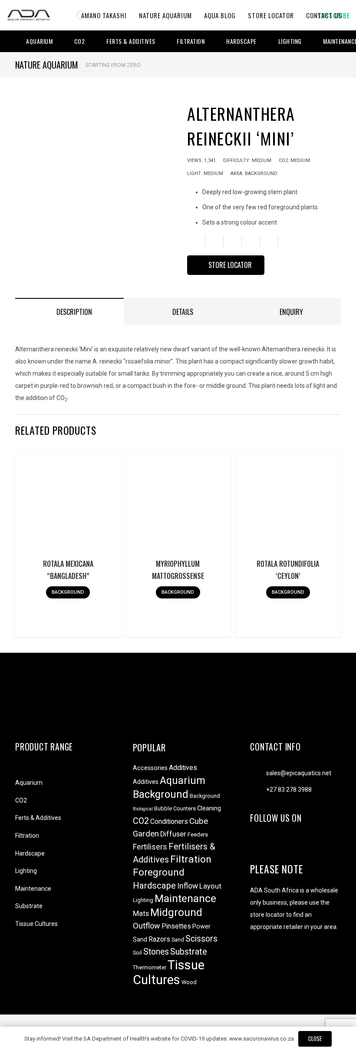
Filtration (27, 835)
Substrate (29, 905)
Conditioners (169, 821)
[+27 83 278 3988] (258, 789)
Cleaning (209, 808)
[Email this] (196, 241)
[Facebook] (257, 844)
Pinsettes (176, 926)
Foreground (159, 872)
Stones (156, 952)
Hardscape (30, 853)
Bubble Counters (175, 808)
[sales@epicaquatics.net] (258, 773)
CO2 (21, 800)
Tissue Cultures (36, 923)
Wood (189, 982)
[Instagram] (274, 844)
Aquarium (29, 782)
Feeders (198, 834)
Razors (159, 939)
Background (160, 794)
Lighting (26, 870)
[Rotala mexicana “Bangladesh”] (67, 504)
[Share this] (214, 241)
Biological (143, 809)
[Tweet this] (233, 241)
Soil (137, 952)
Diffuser (173, 834)
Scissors (201, 939)
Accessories (150, 768)
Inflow (187, 886)
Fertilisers (150, 847)
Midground (176, 912)
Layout (210, 886)
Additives (183, 767)
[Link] (28, 15)
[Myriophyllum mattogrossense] (178, 504)
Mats (141, 913)
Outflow (146, 925)
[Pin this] (269, 241)
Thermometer (149, 967)
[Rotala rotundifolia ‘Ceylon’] (288, 504)
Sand (177, 939)
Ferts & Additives (38, 817)
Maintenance (33, 888)
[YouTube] (290, 844)
